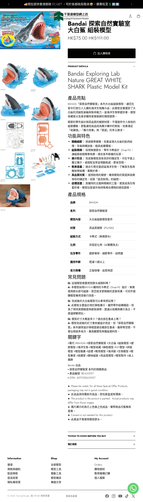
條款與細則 (13, 469)
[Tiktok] (127, 496)
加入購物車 (103, 53)
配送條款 (12, 473)
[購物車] (138, 16)
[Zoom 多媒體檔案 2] (15, 75)
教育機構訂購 (102, 473)
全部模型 (56, 465)
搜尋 (10, 465)
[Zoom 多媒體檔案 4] (15, 105)
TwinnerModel (22, 496)
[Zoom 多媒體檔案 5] (45, 105)
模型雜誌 (56, 478)
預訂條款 (72, 444)
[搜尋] (12, 16)
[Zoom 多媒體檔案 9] (45, 166)
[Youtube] (120, 496)
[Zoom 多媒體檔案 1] (30, 30)
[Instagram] (113, 496)
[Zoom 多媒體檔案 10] (15, 196)
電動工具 (56, 473)
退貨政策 (12, 478)
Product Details (78, 66)
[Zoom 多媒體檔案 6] (15, 135)
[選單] (4, 16)
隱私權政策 (13, 482)
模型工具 (56, 469)
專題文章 (56, 482)
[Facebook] (107, 496)
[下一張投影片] (131, 4)
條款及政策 (71, 496)
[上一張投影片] (9, 4)
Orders (98, 465)
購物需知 (99, 469)
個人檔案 (99, 478)
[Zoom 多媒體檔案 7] (45, 135)
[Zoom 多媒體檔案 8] (15, 166)
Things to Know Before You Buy (87, 435)
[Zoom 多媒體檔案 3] (45, 75)
